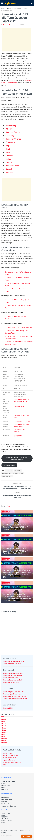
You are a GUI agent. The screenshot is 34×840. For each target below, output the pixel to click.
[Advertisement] (16, 39)
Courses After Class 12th (8, 806)
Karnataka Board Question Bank (12, 680)
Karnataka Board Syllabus (10, 678)
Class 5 (3, 728)
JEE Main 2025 (5, 814)
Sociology (9, 172)
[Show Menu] (2, 3)
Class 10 (4, 738)
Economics (10, 142)
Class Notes (5, 798)
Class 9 (3, 736)
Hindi (7, 148)
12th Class (8, 8)
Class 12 (4, 743)
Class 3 (3, 724)
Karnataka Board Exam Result (12, 664)
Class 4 (3, 726)
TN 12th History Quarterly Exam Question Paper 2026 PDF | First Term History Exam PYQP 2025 (16, 526)
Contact (3, 832)
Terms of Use (13, 830)
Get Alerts (27, 836)
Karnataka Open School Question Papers (15, 698)
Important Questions (9, 760)
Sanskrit (8, 169)
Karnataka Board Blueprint (11, 682)
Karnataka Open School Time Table (13, 692)
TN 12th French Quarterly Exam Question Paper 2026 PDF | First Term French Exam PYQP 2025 (16, 550)
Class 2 (3, 722)
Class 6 (3, 730)
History (8, 152)
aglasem (10, 2)
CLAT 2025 (4, 818)
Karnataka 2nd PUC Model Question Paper (21, 425)
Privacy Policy (24, 830)
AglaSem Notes (7, 753)
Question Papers (7, 476)
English (8, 145)
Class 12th (9, 470)
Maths (8, 159)
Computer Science (13, 138)
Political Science (12, 165)
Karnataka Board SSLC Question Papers (18, 327)
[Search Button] (32, 3)
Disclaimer (4, 830)
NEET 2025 (4, 816)
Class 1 (3, 719)
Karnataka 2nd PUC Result (22, 421)
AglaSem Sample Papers (10, 755)
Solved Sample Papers (8, 781)
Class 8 (3, 734)
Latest (3, 822)
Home (3, 8)
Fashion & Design (6, 820)
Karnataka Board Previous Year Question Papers (21, 400)
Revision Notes (5, 785)
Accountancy (10, 125)
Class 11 (4, 740)
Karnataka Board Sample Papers (12, 675)
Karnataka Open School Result (12, 694)
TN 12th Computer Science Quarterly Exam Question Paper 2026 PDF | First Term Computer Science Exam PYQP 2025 (17, 573)
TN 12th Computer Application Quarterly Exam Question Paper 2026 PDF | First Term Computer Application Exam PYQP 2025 (17, 597)
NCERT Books (5, 802)
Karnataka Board (19, 407)
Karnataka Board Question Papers (12, 473)
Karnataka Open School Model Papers (14, 696)
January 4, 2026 (19, 25)
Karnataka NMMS (8, 708)
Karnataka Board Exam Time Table (13, 661)
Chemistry (9, 135)
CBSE (3, 788)
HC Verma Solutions (7, 804)
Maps (4, 764)
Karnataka (17, 470)
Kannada (9, 155)
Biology (8, 128)
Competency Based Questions (12, 762)
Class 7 (3, 732)
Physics (8, 162)
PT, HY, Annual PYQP (9, 758)
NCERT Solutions (6, 800)
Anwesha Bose (7, 25)
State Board (4, 790)
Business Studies (12, 132)
